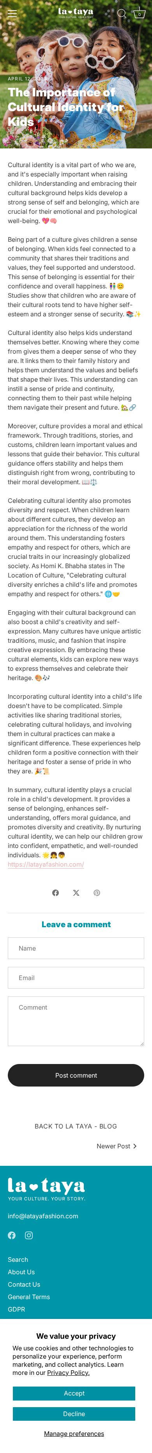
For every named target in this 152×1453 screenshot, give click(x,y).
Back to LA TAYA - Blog (76, 1126)
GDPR (16, 1309)
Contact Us (24, 1284)
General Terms (29, 1297)
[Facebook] (12, 1234)
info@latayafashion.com (43, 1216)
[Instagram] (29, 1234)
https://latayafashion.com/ (46, 864)
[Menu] (12, 13)
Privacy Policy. (68, 1372)
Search (18, 1259)
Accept (74, 1393)
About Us (21, 1272)
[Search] (122, 14)
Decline (74, 1414)
